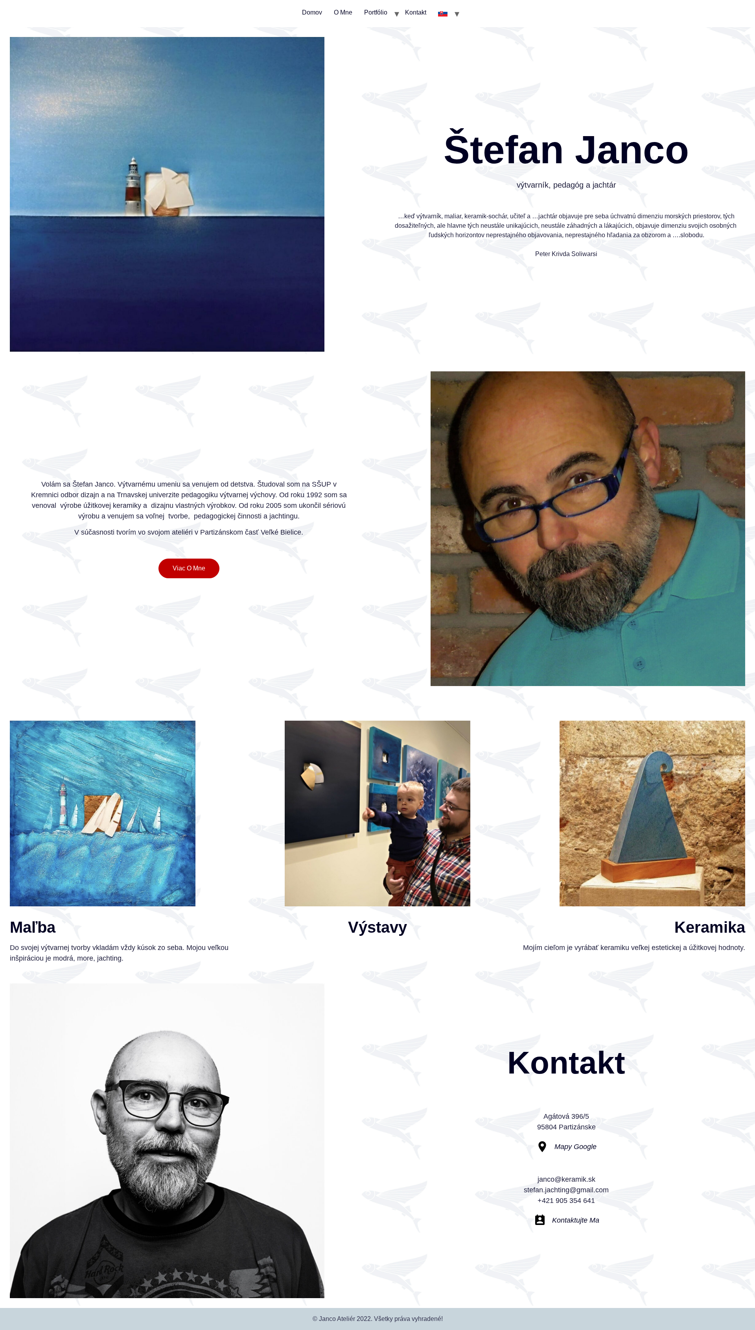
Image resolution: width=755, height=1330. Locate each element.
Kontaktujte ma (575, 1220)
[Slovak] (442, 13)
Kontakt (415, 12)
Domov (312, 12)
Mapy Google (575, 1147)
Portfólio (375, 12)
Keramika (709, 927)
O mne (343, 12)
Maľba (32, 927)
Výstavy (377, 927)
